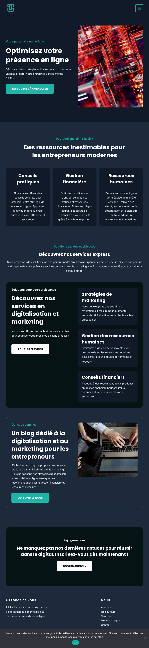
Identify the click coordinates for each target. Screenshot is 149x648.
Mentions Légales (111, 620)
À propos (106, 607)
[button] (30, 349)
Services (106, 616)
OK (75, 642)
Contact (105, 624)
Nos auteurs (108, 611)
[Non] (144, 638)
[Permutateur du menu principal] (139, 8)
